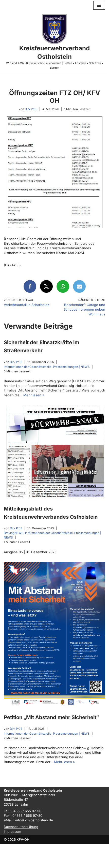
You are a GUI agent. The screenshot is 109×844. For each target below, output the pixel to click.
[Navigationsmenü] (99, 5)
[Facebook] (30, 286)
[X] (46, 286)
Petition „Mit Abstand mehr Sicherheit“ (51, 717)
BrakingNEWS (14, 533)
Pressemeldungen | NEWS (71, 366)
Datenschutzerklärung (21, 827)
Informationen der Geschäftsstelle (27, 366)
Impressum (12, 831)
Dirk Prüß (31, 109)
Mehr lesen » (33, 395)
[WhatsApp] (63, 286)
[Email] (79, 286)
